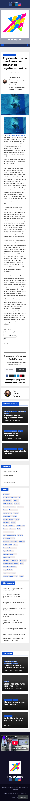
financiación (6, 516)
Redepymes (23, 560)
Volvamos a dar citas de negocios (15, 452)
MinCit (18, 529)
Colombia (15, 500)
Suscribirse (21, 369)
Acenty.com (6, 588)
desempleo (20, 506)
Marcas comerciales (8, 525)
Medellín (5, 529)
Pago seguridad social (9, 535)
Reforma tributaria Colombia (10, 563)
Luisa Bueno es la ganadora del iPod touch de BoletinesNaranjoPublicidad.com (20, 381)
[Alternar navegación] (14, 45)
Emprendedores (22, 411)
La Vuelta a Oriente (9, 628)
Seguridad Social (7, 570)
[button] (25, 45)
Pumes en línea (7, 544)
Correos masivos (7, 503)
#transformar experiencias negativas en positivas (17, 88)
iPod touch (6, 522)
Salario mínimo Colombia (9, 566)
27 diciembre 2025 (10, 723)
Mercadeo (12, 529)
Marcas (13, 522)
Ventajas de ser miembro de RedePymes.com (10, 381)
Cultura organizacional (9, 54)
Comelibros (6, 608)
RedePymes (15, 39)
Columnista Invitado (9, 482)
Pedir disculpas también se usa (11, 434)
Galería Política (7, 620)
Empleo (5, 510)
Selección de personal (9, 573)
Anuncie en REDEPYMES (14, 793)
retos (21, 563)
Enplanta (16, 513)
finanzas (14, 516)
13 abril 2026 (9, 707)
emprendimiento (7, 513)
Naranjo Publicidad (8, 532)
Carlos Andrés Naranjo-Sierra (16, 135)
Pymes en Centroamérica (10, 547)
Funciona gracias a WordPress (10, 787)
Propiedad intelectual (9, 538)
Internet (17, 519)
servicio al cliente (8, 576)
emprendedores (13, 510)
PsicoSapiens (7, 638)
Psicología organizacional (10, 541)
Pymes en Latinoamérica (9, 554)
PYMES (15, 544)
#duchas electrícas (14, 77)
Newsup (24, 787)
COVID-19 (16, 503)
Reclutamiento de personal (10, 560)
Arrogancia (6, 494)
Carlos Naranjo (15, 73)
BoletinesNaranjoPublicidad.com (11, 497)
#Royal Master (13, 82)
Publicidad (22, 541)
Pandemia (20, 535)
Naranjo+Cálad (7, 634)
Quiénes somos (15, 797)
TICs (16, 576)
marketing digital (20, 525)
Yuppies (21, 576)
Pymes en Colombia (8, 551)
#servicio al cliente (14, 85)
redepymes (16, 420)
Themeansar (15, 789)
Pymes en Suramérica (9, 557)
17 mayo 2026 (9, 688)
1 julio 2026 (9, 670)
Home (5, 793)
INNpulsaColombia (8, 519)
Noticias (6, 413)
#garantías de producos (16, 80)
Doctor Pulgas (7, 614)
